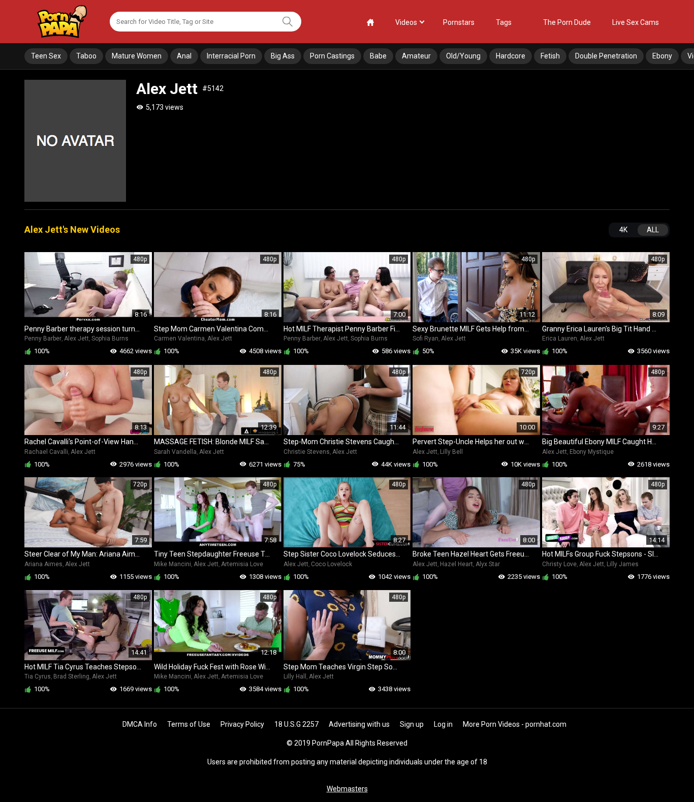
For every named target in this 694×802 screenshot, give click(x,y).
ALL (653, 230)
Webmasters (347, 789)
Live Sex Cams (635, 22)
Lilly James (623, 564)
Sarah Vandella (175, 451)
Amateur (416, 56)
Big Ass (283, 56)
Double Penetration (606, 56)
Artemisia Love (242, 564)
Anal (184, 56)
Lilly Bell (451, 451)
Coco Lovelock (331, 564)
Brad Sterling (71, 676)
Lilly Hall (294, 676)
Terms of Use (188, 724)
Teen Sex (46, 56)
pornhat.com (545, 724)
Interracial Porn (231, 56)
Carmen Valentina (179, 338)
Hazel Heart (456, 564)
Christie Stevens (306, 451)
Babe (378, 56)
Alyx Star (488, 564)
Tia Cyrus (37, 676)
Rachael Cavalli (46, 451)
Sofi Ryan (425, 338)
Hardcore (510, 56)
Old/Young (463, 56)
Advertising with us (359, 724)
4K (623, 230)
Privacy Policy (242, 724)
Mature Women (137, 56)
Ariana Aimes (43, 564)
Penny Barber (42, 338)
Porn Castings (332, 56)
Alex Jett (76, 338)
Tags (504, 22)
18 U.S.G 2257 (296, 724)
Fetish (550, 56)
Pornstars (459, 22)
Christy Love (559, 564)
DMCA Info (139, 724)
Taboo (86, 56)
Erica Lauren (559, 338)
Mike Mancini (172, 564)
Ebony (662, 56)
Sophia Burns (110, 338)
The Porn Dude (567, 22)
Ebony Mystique (592, 451)
